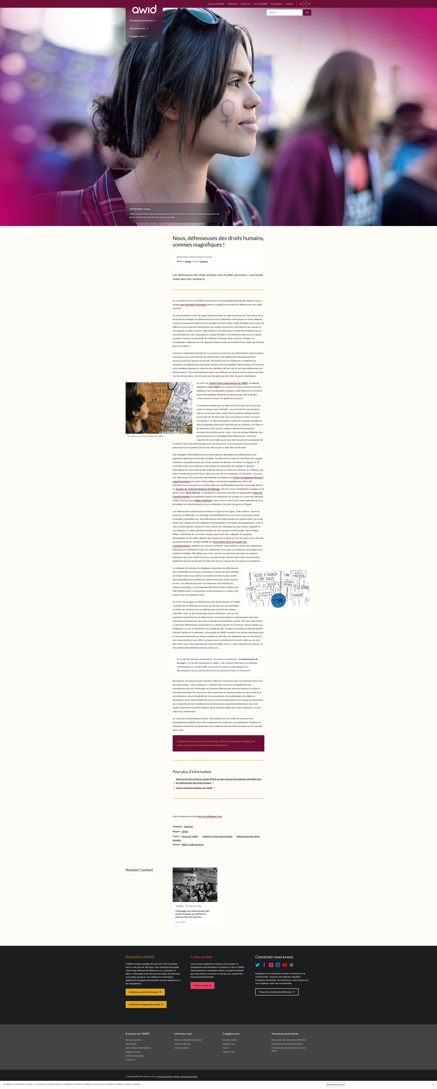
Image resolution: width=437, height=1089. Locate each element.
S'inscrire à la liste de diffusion (275, 991)
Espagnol (204, 261)
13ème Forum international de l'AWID (228, 383)
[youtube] (284, 965)
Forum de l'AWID (261, 4)
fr (305, 4)
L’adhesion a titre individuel (143, 992)
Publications (232, 4)
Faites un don (201, 985)
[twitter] (257, 965)
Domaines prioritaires (141, 20)
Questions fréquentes (135, 1056)
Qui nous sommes (133, 1040)
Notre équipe (131, 1044)
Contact (289, 4)
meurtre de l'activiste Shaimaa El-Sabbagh (198, 489)
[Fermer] (433, 1084)
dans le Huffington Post (209, 816)
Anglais (188, 261)
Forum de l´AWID (189, 836)
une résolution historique (193, 304)
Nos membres (277, 4)
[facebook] (264, 965)
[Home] (144, 9)
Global (185, 831)
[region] (218, 1085)
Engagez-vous (137, 36)
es (309, 4)
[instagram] (271, 965)
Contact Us (130, 1060)
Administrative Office (189, 1076)
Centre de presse (181, 1048)
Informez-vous (137, 28)
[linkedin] (278, 965)
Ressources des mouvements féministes (289, 1040)
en (301, 4)
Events (226, 1048)
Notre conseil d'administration (138, 1048)
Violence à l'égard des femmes (217, 836)
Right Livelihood (203, 500)
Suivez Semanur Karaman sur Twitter (194, 788)
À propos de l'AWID (216, 4)
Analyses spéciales (182, 1044)
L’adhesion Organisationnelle (144, 1004)
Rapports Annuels (133, 1052)
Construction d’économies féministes (287, 1044)
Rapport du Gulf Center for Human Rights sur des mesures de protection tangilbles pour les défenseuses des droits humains (218, 781)
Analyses (188, 826)
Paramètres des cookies (335, 1084)
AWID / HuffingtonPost (192, 844)
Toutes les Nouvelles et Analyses (188, 1040)
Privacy (177, 1076)
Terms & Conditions (165, 1076)
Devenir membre (230, 1040)
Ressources (246, 4)
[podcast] (291, 965)
